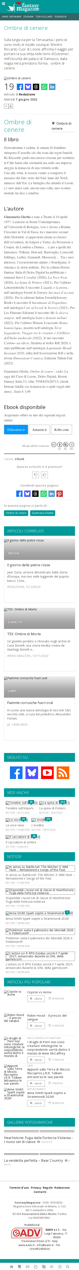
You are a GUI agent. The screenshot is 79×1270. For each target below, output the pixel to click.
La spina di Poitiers (52, 808)
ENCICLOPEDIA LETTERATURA (44, 1038)
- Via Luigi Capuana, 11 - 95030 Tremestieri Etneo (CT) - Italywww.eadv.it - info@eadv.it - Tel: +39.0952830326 (43, 1239)
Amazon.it (39, 429)
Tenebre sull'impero (19, 808)
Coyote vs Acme (39, 992)
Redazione (27, 94)
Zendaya (28, 16)
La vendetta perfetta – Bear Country (33, 1160)
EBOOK (13, 553)
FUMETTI (15, 622)
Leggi (38, 998)
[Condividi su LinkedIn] (52, 86)
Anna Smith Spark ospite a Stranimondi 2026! (37, 919)
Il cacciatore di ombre (21, 842)
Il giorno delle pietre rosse (28, 565)
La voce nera (15, 825)
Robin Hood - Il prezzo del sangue (47, 1017)
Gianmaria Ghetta (43, 513)
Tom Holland (44, 16)
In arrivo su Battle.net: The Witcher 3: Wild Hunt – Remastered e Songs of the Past (40, 876)
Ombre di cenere (16, 513)
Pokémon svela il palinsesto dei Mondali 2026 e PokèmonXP (39, 940)
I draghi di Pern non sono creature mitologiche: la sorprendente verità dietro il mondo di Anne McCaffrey (48, 1047)
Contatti (40, 1192)
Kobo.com (61, 429)
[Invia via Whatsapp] (44, 86)
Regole (48, 1187)
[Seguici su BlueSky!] (32, 773)
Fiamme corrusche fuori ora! (30, 702)
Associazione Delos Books (39, 1214)
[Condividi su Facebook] (20, 86)
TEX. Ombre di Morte (24, 634)
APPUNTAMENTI (36, 1089)
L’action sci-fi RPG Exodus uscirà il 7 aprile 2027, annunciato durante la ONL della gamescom (39, 966)
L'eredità (37, 825)
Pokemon (61, 16)
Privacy (36, 1187)
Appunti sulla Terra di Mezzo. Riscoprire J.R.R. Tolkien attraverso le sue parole (49, 1073)
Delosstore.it (16, 429)
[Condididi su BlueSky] (28, 86)
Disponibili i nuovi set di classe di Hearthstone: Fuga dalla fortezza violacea (38, 900)
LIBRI (12, 690)
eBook (19, 459)
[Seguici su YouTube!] (47, 773)
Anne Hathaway (11, 16)
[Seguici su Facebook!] (16, 773)
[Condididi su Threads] (36, 86)
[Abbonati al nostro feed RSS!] (63, 773)
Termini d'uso (19, 1187)
